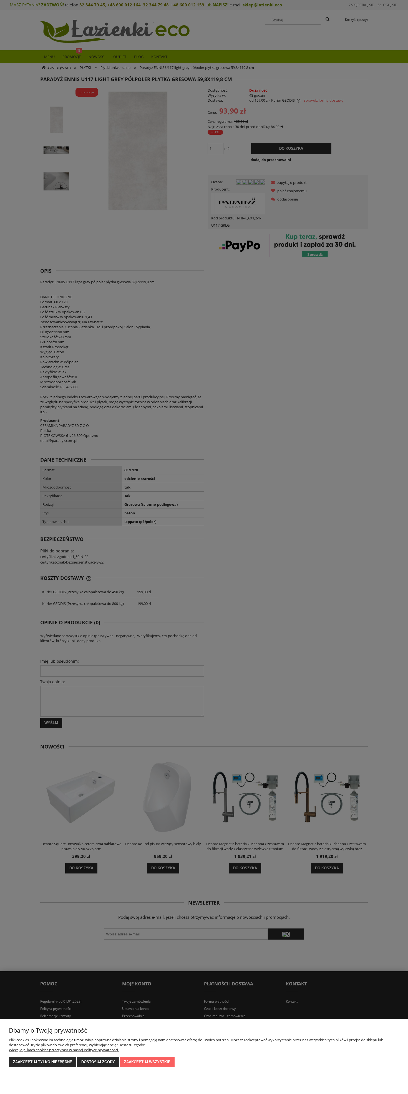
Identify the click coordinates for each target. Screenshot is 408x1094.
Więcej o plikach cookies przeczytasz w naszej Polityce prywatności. (64, 1049)
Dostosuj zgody (98, 1062)
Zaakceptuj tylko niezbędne (42, 1062)
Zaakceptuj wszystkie (147, 1062)
